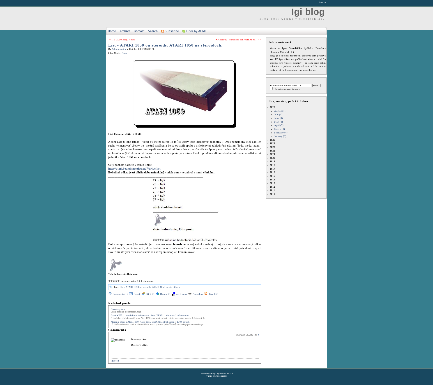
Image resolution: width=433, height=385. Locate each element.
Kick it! (150, 294)
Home (112, 31)
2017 (272, 168)
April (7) (278, 125)
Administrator (119, 49)
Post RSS (213, 294)
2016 (272, 172)
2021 (272, 154)
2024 (272, 143)
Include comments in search (287, 89)
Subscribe (172, 31)
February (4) (281, 132)
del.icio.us (181, 294)
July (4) (278, 114)
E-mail (137, 294)
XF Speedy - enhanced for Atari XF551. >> (238, 39)
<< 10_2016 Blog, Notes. (122, 39)
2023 (272, 147)
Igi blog (308, 12)
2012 (272, 186)
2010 (272, 194)
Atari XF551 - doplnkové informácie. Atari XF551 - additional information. (150, 315)
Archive (125, 31)
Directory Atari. (119, 309)
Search (153, 31)
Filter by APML (196, 31)
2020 (272, 157)
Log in (322, 2)
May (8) (278, 121)
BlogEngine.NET (218, 374)
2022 (272, 150)
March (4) (279, 129)
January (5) (280, 136)
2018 (272, 165)
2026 (279, 122)
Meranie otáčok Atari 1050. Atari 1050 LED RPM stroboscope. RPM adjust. (150, 321)
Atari (124, 52)
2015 (272, 176)
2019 (272, 161)
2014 (272, 179)
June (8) (278, 118)
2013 (272, 183)
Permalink (198, 294)
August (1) (280, 111)
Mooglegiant (221, 376)
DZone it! (165, 294)
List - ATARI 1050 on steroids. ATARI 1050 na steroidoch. (165, 45)
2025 (272, 139)
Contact (139, 31)
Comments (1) (120, 294)
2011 (272, 190)
